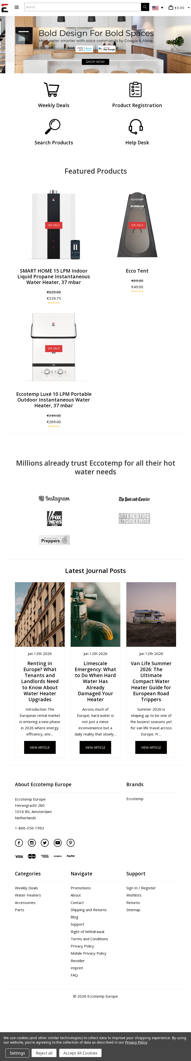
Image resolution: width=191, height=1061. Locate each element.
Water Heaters (28, 895)
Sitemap (133, 909)
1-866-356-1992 (29, 827)
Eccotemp (134, 798)
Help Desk (137, 142)
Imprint (77, 967)
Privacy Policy (82, 945)
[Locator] (52, 127)
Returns (133, 902)
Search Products (54, 142)
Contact (77, 902)
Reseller (78, 960)
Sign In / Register (141, 887)
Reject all (44, 1053)
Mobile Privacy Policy (88, 953)
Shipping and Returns (89, 909)
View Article (40, 747)
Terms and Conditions (89, 938)
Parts (19, 909)
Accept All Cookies (80, 1053)
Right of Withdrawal (87, 931)
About (76, 895)
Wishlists (134, 895)
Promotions (81, 887)
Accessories (25, 902)
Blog (74, 916)
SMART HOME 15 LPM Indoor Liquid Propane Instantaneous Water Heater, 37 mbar (53, 276)
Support (77, 924)
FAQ (74, 975)
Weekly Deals (53, 105)
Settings (17, 1053)
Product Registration (137, 105)
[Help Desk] (136, 127)
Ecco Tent (137, 270)
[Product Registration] (135, 90)
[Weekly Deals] (52, 90)
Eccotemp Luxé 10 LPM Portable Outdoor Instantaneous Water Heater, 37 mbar (54, 400)
